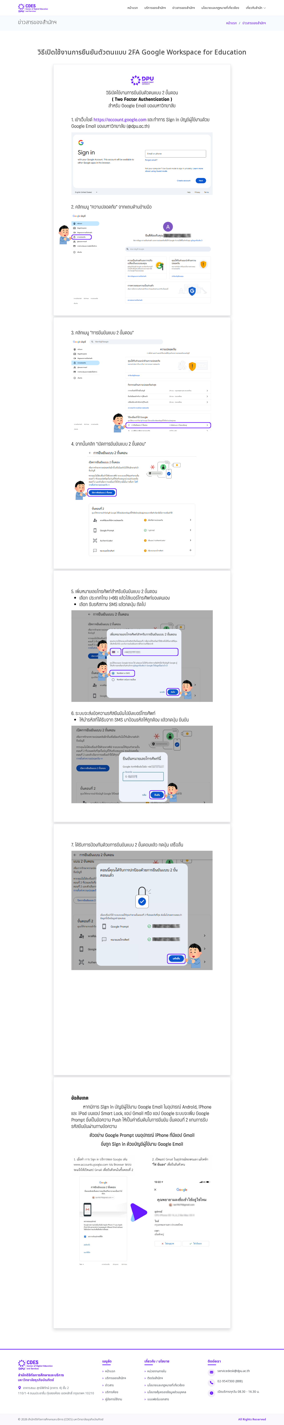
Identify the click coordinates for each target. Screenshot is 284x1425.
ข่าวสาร (109, 1385)
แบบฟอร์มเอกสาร (158, 1399)
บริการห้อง (111, 1392)
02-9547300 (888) (230, 1381)
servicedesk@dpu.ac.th (233, 1371)
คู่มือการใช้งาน (113, 1399)
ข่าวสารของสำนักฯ (183, 8)
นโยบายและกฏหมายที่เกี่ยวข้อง (220, 8)
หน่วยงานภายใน (156, 1371)
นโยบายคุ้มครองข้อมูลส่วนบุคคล (166, 1392)
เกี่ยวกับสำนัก (254, 8)
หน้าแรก (133, 8)
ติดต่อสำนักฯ (155, 1378)
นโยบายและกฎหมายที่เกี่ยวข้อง (166, 1385)
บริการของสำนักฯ (155, 8)
